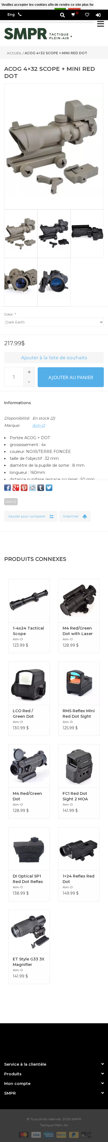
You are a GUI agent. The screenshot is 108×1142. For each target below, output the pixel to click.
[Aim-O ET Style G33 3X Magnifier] (29, 931)
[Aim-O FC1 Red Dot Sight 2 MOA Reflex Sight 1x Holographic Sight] (79, 765)
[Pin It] (24, 487)
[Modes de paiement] (23, 1134)
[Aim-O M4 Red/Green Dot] (29, 765)
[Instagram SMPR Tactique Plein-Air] (64, 1040)
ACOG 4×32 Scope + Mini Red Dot (56, 53)
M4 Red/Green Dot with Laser (78, 631)
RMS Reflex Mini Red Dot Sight (79, 713)
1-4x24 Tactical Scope (28, 631)
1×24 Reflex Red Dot (78, 879)
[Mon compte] (98, 14)
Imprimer (71, 516)
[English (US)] (11, 14)
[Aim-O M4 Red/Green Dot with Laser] (79, 600)
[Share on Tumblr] (40, 487)
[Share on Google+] (15, 487)
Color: (10, 314)
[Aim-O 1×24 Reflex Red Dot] (79, 848)
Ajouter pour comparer (26, 516)
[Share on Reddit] (32, 487)
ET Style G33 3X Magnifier (28, 962)
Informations (17, 402)
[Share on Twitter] (49, 487)
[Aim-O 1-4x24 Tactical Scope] (29, 600)
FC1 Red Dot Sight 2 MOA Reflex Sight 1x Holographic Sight (77, 796)
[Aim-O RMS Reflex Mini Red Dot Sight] (79, 683)
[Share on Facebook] (7, 487)
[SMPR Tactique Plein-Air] (38, 33)
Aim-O (38, 425)
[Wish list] (87, 14)
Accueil (14, 53)
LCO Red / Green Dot (23, 713)
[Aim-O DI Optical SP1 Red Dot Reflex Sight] (29, 848)
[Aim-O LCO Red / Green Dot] (29, 683)
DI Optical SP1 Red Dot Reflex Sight (28, 879)
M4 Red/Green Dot (27, 796)
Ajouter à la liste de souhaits (54, 357)
